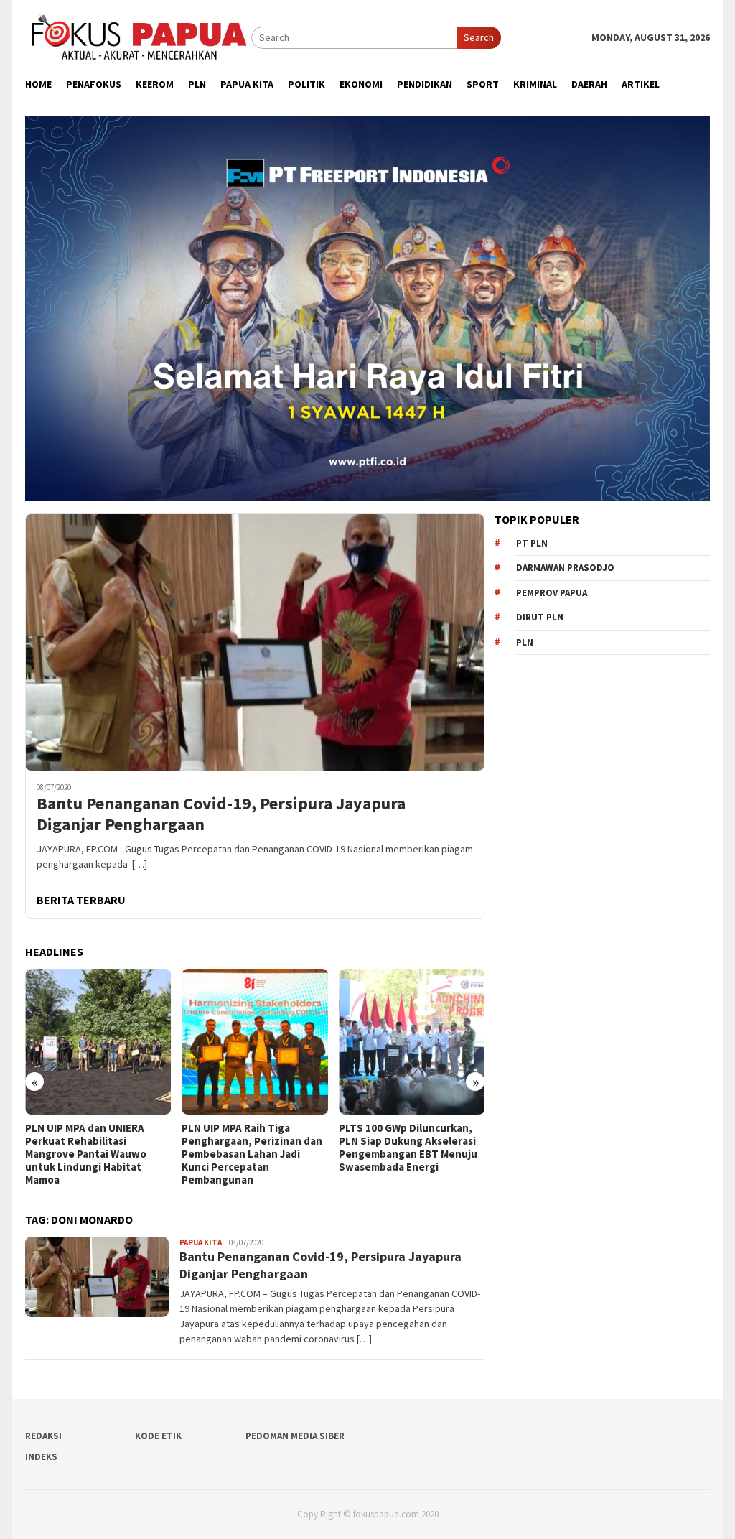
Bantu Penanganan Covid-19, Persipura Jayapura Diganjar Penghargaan (221, 814)
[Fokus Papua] (138, 36)
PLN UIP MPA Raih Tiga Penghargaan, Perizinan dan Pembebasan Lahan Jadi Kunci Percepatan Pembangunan (95, 1154)
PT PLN (532, 543)
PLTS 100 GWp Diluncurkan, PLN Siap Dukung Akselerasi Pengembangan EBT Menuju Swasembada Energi (251, 1147)
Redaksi (43, 1436)
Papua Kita (200, 1242)
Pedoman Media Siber (295, 1436)
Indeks (41, 1457)
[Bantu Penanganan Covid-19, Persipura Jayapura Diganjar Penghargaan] (254, 642)
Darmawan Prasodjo (565, 568)
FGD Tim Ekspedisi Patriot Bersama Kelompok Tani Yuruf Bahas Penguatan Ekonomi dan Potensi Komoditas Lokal (402, 1154)
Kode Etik (158, 1436)
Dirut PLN (539, 617)
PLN (524, 642)
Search (479, 37)
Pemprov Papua (551, 593)
